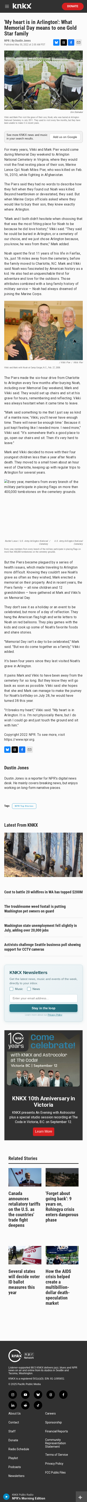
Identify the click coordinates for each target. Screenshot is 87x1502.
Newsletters (16, 1476)
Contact (13, 1422)
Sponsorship (53, 1422)
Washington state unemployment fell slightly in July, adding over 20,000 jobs (40, 927)
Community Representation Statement (55, 1443)
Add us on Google (65, 137)
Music (19, 989)
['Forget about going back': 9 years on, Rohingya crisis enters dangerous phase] (62, 1177)
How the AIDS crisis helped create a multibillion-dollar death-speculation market (58, 1287)
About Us (14, 1413)
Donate (72, 6)
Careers (50, 1413)
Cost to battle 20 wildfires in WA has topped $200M (43, 892)
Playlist (13, 1458)
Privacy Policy (55, 1015)
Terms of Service (56, 1454)
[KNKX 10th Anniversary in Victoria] (43, 1059)
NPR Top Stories (24, 806)
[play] (6, 1497)
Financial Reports (56, 1431)
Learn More (43, 1131)
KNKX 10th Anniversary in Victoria (43, 1101)
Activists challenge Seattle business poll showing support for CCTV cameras (42, 947)
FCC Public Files (55, 1472)
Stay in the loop (43, 1008)
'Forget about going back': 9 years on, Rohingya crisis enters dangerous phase (62, 1207)
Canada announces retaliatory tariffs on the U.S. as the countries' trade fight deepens (24, 1209)
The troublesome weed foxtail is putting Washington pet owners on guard (35, 908)
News (36, 989)
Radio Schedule (18, 1449)
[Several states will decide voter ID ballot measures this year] (24, 1255)
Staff (12, 1431)
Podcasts (14, 1467)
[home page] (21, 7)
